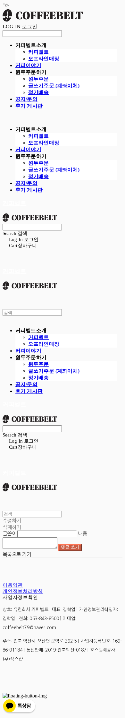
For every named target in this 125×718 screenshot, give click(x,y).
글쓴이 (9, 533)
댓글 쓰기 (70, 547)
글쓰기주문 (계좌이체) (53, 85)
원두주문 (38, 79)
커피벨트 (38, 52)
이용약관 (13, 585)
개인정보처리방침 (23, 591)
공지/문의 (26, 99)
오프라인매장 (43, 58)
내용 (82, 533)
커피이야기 (28, 65)
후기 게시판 (29, 105)
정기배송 (38, 92)
